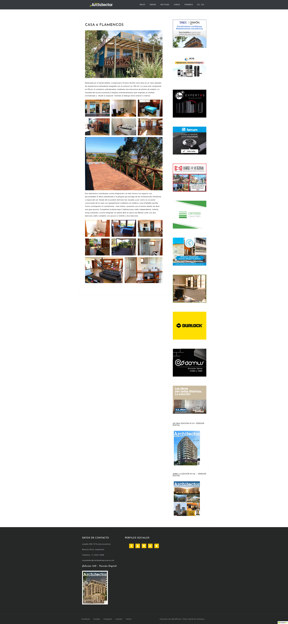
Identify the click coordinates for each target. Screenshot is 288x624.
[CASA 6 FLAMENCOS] (124, 54)
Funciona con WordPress (170, 619)
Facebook (86, 619)
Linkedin (118, 619)
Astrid (190, 619)
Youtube (96, 619)
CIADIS (177, 5)
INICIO (142, 5)
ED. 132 (200, 5)
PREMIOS (189, 5)
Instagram (108, 619)
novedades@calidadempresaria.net (98, 560)
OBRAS (153, 5)
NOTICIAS (165, 5)
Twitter (129, 619)
